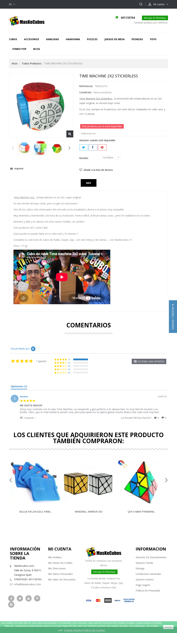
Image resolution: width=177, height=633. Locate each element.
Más (88, 182)
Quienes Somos (144, 579)
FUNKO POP (19, 49)
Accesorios (31, 39)
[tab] (19, 387)
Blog (36, 49)
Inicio (14, 63)
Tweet (83, 147)
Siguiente (69, 148)
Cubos (13, 39)
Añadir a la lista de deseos (98, 169)
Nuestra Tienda (144, 562)
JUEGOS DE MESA (114, 39)
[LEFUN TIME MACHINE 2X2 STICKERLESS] (24, 148)
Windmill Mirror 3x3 (88, 511)
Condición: (85, 92)
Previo (13, 148)
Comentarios (88, 325)
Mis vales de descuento (62, 579)
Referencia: (86, 86)
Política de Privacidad (148, 590)
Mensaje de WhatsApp (155, 17)
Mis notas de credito (60, 562)
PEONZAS (137, 39)
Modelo (84, 158)
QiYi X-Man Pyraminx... (142, 511)
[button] (149, 361)
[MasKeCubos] (27, 20)
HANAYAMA (73, 39)
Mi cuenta (59, 549)
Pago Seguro (143, 585)
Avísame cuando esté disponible (97, 140)
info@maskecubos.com (27, 584)
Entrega (140, 568)
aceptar (168, 627)
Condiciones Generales (148, 574)
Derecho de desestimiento (151, 557)
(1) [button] (69, 359)
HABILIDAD (52, 39)
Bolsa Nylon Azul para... (35, 511)
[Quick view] (39, 482)
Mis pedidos (55, 557)
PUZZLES (92, 39)
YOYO (153, 39)
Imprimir (19, 168)
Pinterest (102, 147)
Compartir (93, 147)
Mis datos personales (60, 574)
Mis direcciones (57, 568)
